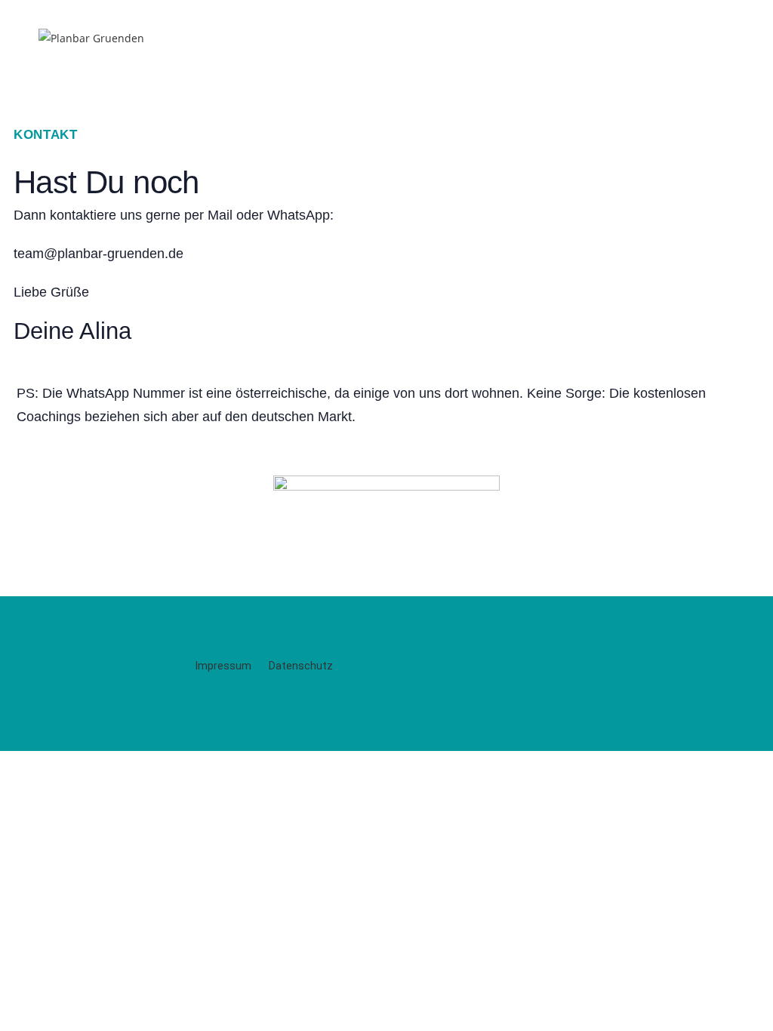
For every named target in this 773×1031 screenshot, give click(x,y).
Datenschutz (301, 666)
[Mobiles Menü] (727, 40)
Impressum (225, 666)
